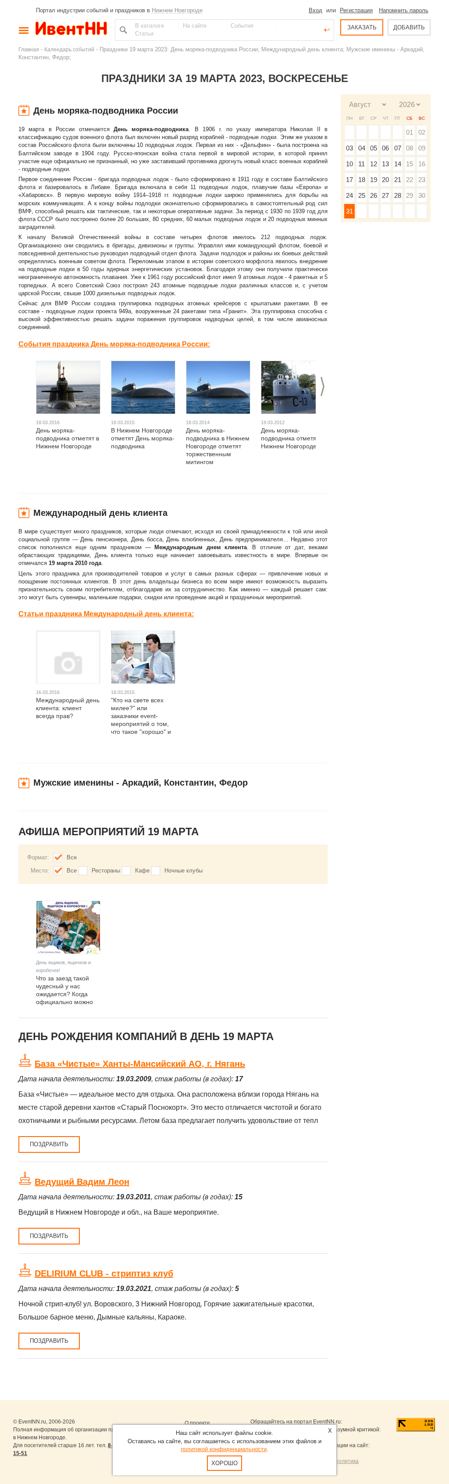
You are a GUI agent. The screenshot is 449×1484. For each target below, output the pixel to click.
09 (421, 148)
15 (409, 164)
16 (421, 164)
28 (397, 195)
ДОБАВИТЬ (409, 27)
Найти (122, 30)
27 (385, 195)
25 (361, 195)
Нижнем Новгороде (177, 10)
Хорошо (224, 1463)
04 (361, 148)
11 (361, 164)
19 (373, 179)
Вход (315, 10)
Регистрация (356, 10)
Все (72, 857)
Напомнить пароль (403, 10)
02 (421, 132)
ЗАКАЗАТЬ (362, 27)
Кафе (142, 870)
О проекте (197, 1423)
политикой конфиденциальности (224, 1449)
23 (421, 179)
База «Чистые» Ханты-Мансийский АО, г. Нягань (140, 1064)
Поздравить (49, 1144)
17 (349, 179)
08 (409, 148)
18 (361, 179)
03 (349, 148)
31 (349, 211)
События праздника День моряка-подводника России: (114, 344)
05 (373, 148)
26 (373, 195)
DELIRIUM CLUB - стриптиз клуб (104, 1273)
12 (373, 164)
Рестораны (106, 870)
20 (385, 179)
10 (349, 164)
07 (397, 148)
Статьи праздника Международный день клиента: (106, 614)
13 (385, 164)
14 (397, 164)
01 (409, 132)
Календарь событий (69, 49)
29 (409, 195)
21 (397, 179)
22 (409, 179)
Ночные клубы (183, 870)
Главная (28, 49)
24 (349, 195)
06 (385, 148)
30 (421, 195)
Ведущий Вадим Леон (82, 1182)
